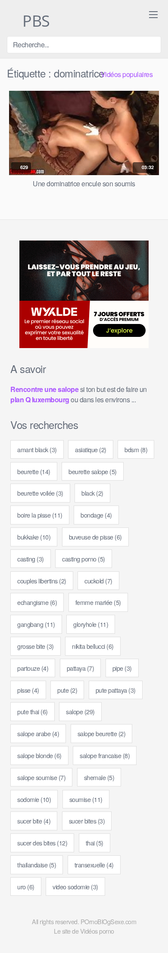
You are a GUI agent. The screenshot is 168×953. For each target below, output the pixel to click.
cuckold (98, 580)
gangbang (36, 624)
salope (80, 711)
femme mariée (98, 602)
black (92, 492)
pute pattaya (116, 689)
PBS (34, 21)
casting (30, 558)
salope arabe (38, 733)
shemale (99, 777)
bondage (96, 514)
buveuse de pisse (95, 536)
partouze (32, 667)
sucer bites (87, 820)
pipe (122, 667)
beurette (33, 471)
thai (94, 842)
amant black (37, 449)
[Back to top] (154, 934)
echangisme (37, 602)
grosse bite (35, 646)
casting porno (83, 558)
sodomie (34, 799)
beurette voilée (40, 492)
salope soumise (41, 777)
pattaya (80, 667)
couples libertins (41, 580)
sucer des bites (42, 842)
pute (67, 689)
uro (25, 886)
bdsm (135, 449)
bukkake (33, 536)
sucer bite (33, 820)
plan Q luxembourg (39, 399)
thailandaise (36, 864)
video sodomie (75, 886)
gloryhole (90, 624)
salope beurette (102, 733)
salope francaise (105, 755)
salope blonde (39, 755)
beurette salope (92, 471)
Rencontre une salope (44, 389)
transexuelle (94, 864)
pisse (28, 689)
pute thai (32, 711)
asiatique (90, 449)
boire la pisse (39, 514)
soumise (86, 799)
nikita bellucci (93, 646)
